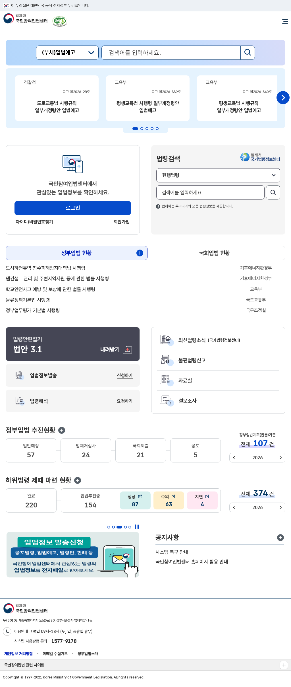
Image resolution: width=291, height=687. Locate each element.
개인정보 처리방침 (18, 653)
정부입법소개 (88, 653)
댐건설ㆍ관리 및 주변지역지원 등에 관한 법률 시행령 (57, 278)
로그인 (73, 208)
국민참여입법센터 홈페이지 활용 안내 (191, 562)
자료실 (185, 380)
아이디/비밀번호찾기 (34, 222)
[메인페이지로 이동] (25, 18)
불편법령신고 (192, 360)
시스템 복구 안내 (171, 552)
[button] (61, 430)
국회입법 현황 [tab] (214, 253)
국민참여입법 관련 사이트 (24, 665)
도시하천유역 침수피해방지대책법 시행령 (45, 268)
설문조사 (187, 401)
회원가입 (122, 222)
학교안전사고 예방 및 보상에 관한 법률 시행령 (50, 289)
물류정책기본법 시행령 (28, 300)
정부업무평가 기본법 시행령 (33, 310)
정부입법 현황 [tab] (76, 253)
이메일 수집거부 (55, 653)
